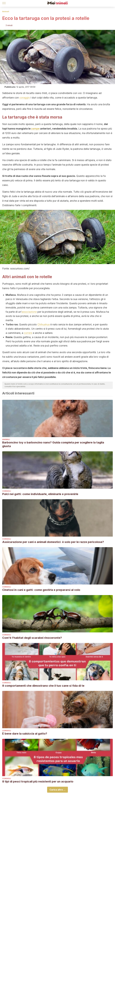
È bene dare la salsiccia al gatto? (24, 733)
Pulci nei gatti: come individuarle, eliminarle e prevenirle (40, 494)
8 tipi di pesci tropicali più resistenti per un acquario (37, 781)
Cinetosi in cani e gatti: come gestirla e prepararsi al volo (41, 590)
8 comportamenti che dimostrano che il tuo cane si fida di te (43, 685)
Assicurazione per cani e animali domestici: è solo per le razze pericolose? (53, 542)
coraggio (24, 97)
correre (28, 332)
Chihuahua (43, 324)
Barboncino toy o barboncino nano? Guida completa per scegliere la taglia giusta (53, 444)
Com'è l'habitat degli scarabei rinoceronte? (32, 637)
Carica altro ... (57, 789)
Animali (5, 11)
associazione (29, 311)
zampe (35, 128)
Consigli (6, 491)
